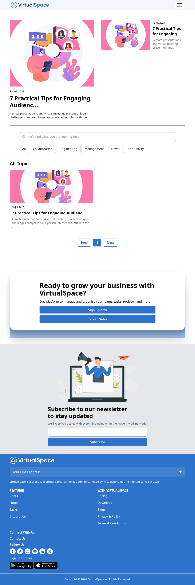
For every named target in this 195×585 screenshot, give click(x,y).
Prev (84, 242)
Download (105, 503)
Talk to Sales (97, 319)
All (24, 149)
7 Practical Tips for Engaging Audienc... (50, 101)
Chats (14, 496)
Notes (14, 503)
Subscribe (97, 442)
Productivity (135, 149)
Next (110, 242)
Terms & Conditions (112, 523)
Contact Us (18, 538)
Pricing (103, 496)
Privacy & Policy (109, 516)
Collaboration (43, 149)
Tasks (14, 509)
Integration (18, 516)
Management (94, 149)
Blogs (101, 509)
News (115, 149)
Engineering (68, 149)
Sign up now (97, 310)
